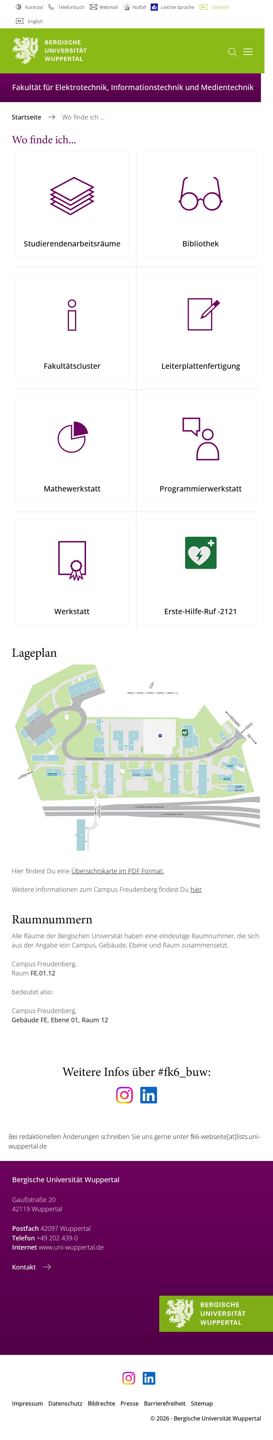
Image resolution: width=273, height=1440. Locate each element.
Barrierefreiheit (165, 1403)
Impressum (27, 1403)
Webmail (109, 7)
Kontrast (34, 7)
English (35, 21)
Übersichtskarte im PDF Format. (117, 871)
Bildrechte (101, 1403)
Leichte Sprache (177, 7)
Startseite (27, 117)
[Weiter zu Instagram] (124, 1095)
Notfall (139, 7)
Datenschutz (65, 1403)
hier (196, 889)
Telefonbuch (71, 7)
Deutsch (220, 7)
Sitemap (202, 1403)
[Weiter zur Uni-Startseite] (62, 50)
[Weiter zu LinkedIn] (148, 1095)
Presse (130, 1403)
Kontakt (25, 1267)
